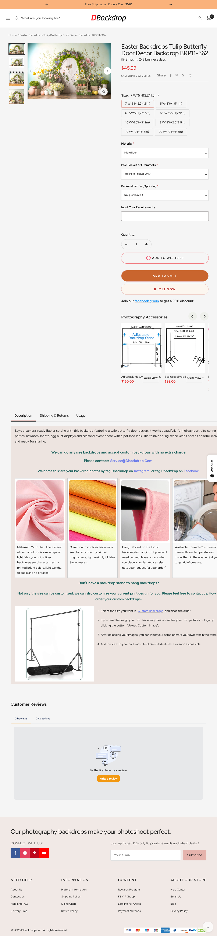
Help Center (177, 889)
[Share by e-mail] (190, 75)
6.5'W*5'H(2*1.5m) (137, 113)
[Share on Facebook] (171, 75)
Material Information (73, 889)
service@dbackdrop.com (131, 461)
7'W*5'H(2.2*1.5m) (137, 103)
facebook (191, 471)
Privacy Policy (179, 910)
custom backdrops (150, 611)
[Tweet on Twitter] (183, 75)
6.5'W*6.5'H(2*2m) (172, 113)
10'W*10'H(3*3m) (137, 132)
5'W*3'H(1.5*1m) (171, 103)
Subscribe (194, 855)
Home (12, 35)
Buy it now (165, 289)
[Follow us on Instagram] (25, 853)
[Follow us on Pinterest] (34, 853)
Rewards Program (129, 889)
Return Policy (69, 910)
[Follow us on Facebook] (15, 853)
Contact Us (18, 896)
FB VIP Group (126, 896)
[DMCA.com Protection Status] (202, 930)
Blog (173, 903)
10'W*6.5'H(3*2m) (137, 122)
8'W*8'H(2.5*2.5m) (172, 122)
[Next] (107, 71)
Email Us (175, 896)
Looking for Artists (129, 903)
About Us (16, 889)
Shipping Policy (71, 896)
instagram (141, 471)
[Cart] (209, 18)
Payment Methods (129, 910)
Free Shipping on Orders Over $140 (108, 4)
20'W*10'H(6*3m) (171, 132)
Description (23, 415)
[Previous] (192, 316)
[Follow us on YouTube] (44, 853)
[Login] (200, 18)
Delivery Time (19, 910)
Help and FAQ (19, 903)
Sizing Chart (68, 903)
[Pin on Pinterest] (176, 75)
